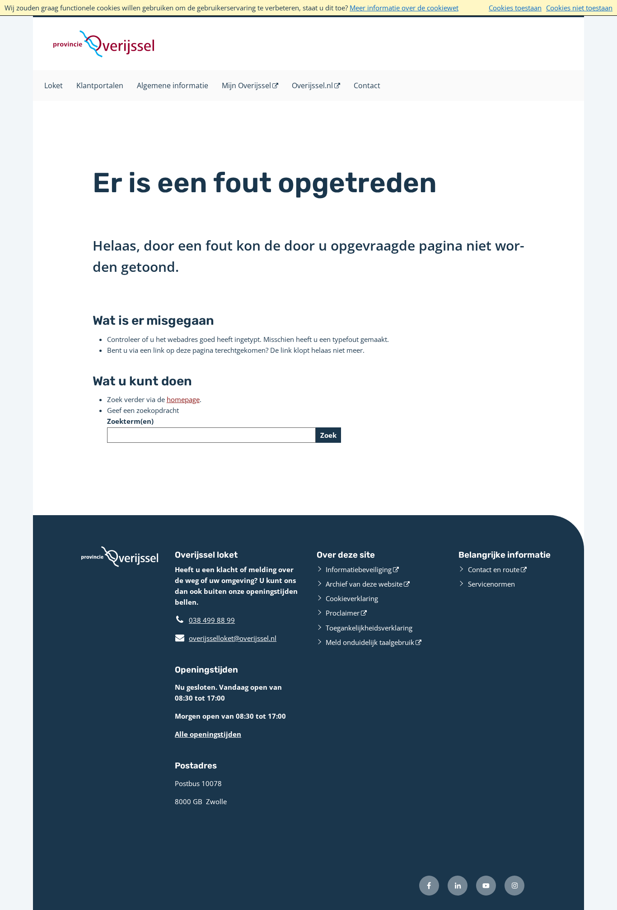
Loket (53, 85)
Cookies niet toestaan (579, 7)
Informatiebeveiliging (359, 569)
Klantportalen (99, 85)
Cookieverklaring (352, 598)
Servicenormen (491, 583)
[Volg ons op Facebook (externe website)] (429, 886)
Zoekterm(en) (130, 421)
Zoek (328, 435)
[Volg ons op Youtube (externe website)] (486, 886)
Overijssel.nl (312, 85)
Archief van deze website (364, 583)
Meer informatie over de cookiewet (404, 7)
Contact (367, 85)
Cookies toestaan (515, 7)
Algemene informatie (172, 85)
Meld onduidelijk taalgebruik (370, 642)
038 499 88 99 (212, 620)
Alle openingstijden (208, 734)
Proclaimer (343, 612)
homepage (183, 399)
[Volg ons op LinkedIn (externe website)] (457, 886)
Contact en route (493, 569)
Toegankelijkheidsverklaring (369, 627)
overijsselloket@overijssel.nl (225, 638)
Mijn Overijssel (246, 85)
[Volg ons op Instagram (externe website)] (514, 886)
